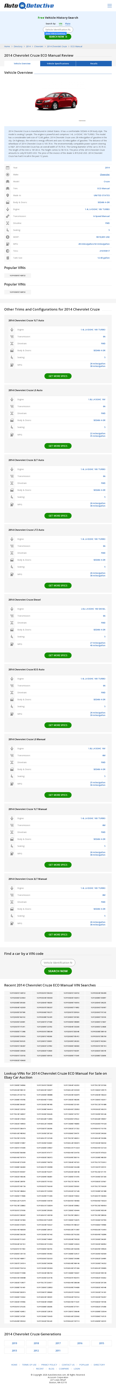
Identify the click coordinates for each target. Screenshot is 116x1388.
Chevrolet (105, 174)
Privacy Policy (49, 1365)
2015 (101, 1343)
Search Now (56, 36)
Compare (64, 1368)
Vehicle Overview (22, 63)
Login (77, 1368)
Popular (84, 1365)
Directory (99, 1365)
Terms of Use (29, 1365)
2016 (79, 1343)
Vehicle (58, 63)
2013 (14, 1350)
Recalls (93, 63)
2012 (36, 1350)
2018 (36, 1343)
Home (14, 1365)
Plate (67, 23)
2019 (14, 1343)
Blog (51, 1368)
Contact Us (68, 1365)
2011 (58, 1350)
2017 (58, 1343)
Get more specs (58, 376)
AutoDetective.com (29, 5)
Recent (40, 1368)
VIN (60, 23)
